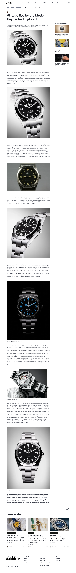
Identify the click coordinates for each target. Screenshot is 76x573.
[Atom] (17, 566)
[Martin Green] (7, 547)
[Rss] (15, 566)
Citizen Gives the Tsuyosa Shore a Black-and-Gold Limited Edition (61, 35)
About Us (43, 2)
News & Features (21, 2)
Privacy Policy (42, 558)
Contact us (58, 556)
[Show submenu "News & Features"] (24, 2)
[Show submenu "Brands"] (31, 2)
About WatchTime (27, 556)
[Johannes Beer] (50, 547)
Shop (58, 2)
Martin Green (11, 546)
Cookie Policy (42, 560)
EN (69, 2)
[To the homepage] (13, 558)
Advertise (25, 558)
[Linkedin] (13, 566)
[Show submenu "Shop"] (59, 2)
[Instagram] (6, 566)
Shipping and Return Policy (45, 562)
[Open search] (67, 3)
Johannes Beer (54, 546)
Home (8, 7)
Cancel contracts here (44, 563)
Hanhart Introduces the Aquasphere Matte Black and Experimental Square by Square (62, 65)
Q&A (57, 562)
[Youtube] (11, 566)
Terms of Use (42, 556)
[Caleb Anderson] (7, 12)
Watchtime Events (27, 560)
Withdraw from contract (44, 565)
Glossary (25, 562)
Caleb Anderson (12, 12)
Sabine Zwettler (33, 546)
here (39, 497)
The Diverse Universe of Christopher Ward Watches (62, 50)
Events (36, 2)
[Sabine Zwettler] (29, 547)
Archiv (64, 509)
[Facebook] (9, 566)
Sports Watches (18, 7)
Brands (29, 2)
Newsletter (51, 2)
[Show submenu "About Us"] (45, 2)
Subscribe (58, 560)
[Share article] (67, 509)
